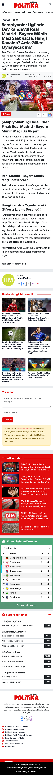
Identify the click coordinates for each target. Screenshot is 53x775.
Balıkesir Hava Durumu (14, 729)
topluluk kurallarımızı (25, 429)
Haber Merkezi (24, 278)
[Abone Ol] (50, 115)
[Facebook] (23, 284)
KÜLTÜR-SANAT (35, 13)
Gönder (8, 420)
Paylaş (7, 114)
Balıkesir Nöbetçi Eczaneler (16, 726)
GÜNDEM (6, 13)
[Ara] (50, 4)
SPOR (15, 20)
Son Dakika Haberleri (14, 744)
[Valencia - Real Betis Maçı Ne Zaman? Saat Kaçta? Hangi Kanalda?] (39, 364)
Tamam (33, 772)
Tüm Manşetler (11, 741)
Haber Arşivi (10, 747)
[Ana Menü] (3, 5)
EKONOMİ (20, 13)
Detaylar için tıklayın (26, 605)
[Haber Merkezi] (8, 280)
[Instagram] (33, 284)
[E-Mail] (19, 284)
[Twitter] (28, 284)
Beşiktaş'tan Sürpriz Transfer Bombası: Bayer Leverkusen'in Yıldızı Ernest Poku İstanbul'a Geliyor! (13, 377)
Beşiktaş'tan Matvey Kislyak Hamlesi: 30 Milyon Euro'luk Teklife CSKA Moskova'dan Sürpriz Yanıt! (12, 318)
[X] (26, 718)
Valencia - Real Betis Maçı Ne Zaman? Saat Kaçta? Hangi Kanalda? (39, 375)
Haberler (6, 20)
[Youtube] (38, 284)
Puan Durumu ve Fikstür (15, 738)
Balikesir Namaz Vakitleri (15, 732)
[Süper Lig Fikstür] (49, 615)
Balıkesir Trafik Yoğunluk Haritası (18, 735)
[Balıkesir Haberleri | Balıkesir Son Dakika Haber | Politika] (26, 5)
